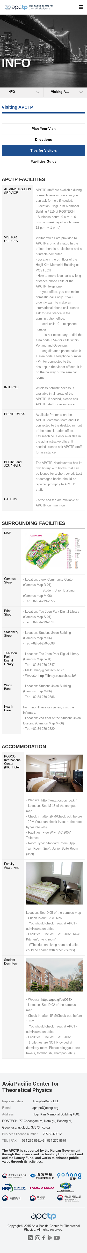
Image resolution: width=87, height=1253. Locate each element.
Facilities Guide (44, 161)
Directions (43, 139)
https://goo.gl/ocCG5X (56, 999)
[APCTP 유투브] (57, 1237)
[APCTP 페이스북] (44, 1237)
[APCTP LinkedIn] (30, 1237)
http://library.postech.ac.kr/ (57, 675)
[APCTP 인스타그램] (38, 1237)
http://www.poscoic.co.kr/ (59, 800)
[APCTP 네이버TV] (50, 1237)
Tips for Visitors (43, 150)
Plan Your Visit (44, 129)
